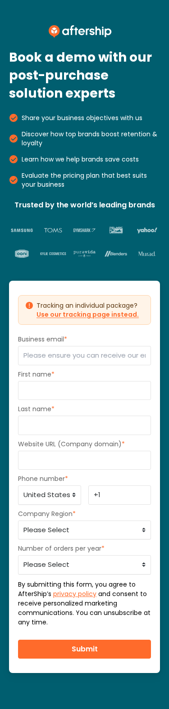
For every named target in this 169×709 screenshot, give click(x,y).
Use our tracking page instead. (88, 314)
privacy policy (74, 593)
